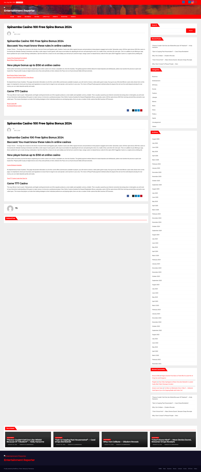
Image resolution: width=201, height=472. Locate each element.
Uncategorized (156, 122)
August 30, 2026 (12, 444)
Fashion (154, 93)
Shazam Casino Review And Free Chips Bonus (20, 77)
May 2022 (155, 347)
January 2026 (156, 168)
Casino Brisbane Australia (14, 165)
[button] (196, 16)
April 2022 (155, 351)
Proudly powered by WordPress (11, 468)
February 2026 (156, 164)
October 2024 (156, 226)
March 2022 (155, 355)
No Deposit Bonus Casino (14, 105)
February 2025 (156, 214)
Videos (73, 16)
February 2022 (156, 359)
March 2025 (155, 209)
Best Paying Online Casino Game (16, 75)
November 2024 (156, 222)
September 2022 (157, 330)
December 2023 (156, 268)
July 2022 (155, 338)
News (19, 16)
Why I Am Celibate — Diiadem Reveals (163, 55)
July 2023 (155, 288)
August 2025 (155, 189)
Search (154, 25)
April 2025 (155, 205)
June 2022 (155, 343)
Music (154, 105)
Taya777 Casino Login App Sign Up (17, 178)
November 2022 (156, 322)
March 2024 (155, 255)
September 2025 (157, 184)
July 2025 (155, 193)
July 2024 (155, 239)
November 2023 (156, 272)
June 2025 (155, 197)
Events (55, 16)
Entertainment (156, 80)
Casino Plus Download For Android (17, 58)
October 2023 (156, 276)
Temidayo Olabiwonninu (27, 444)
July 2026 (155, 143)
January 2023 (156, 313)
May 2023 (155, 297)
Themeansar (31, 468)
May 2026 (155, 151)
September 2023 (157, 280)
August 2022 (155, 334)
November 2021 (156, 363)
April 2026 (155, 155)
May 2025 (155, 201)
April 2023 (155, 301)
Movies (36, 16)
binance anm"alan (157, 388)
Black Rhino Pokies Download (15, 60)
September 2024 (157, 230)
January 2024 (156, 264)
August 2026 (155, 139)
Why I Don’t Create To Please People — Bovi (165, 64)
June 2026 (155, 147)
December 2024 (156, 218)
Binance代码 (155, 375)
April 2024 (155, 251)
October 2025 (156, 180)
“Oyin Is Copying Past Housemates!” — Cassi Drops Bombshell (170, 51)
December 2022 (156, 318)
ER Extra (64, 16)
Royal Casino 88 (11, 103)
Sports (154, 118)
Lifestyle (46, 16)
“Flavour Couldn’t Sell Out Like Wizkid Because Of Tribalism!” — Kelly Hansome (25, 441)
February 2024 (156, 259)
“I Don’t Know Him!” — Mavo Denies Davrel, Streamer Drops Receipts (172, 60)
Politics (154, 114)
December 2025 (156, 172)
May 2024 (155, 247)
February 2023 (156, 309)
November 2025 (156, 176)
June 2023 (155, 293)
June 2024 (155, 243)
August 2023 (155, 284)
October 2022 (156, 326)
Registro (154, 382)
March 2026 (155, 160)
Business (28, 16)
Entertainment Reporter (19, 10)
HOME (12, 16)
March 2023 (155, 305)
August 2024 (155, 234)
